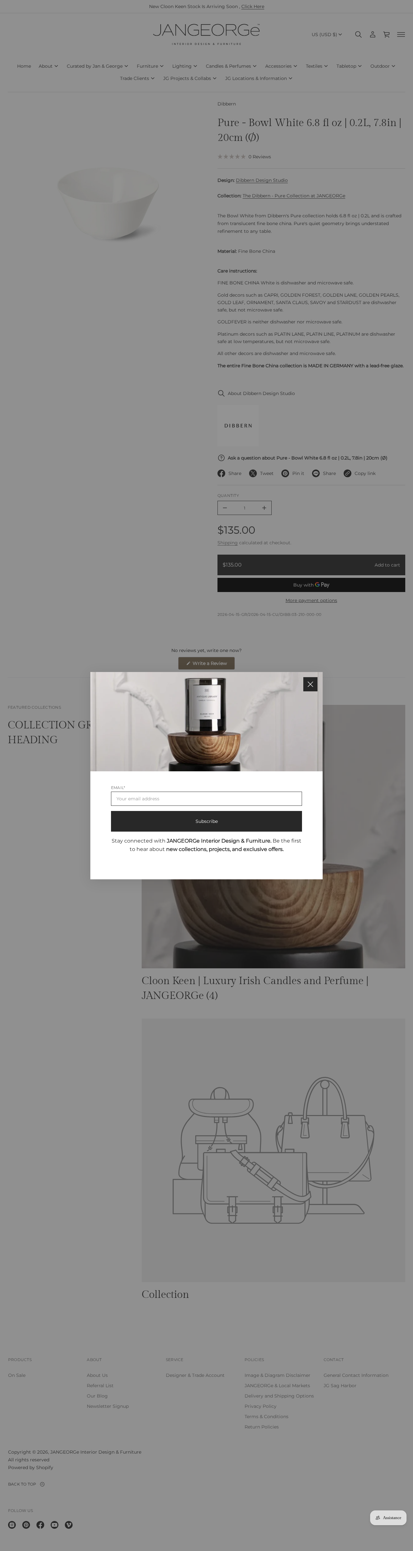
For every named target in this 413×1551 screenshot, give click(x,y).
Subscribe (207, 821)
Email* (118, 787)
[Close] (310, 684)
